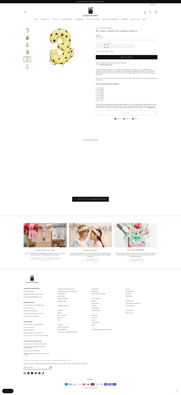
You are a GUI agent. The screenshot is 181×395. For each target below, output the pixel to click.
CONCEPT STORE (93, 19)
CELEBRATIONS (66, 19)
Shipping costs (130, 301)
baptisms (94, 301)
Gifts (59, 320)
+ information (90, 260)
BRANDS (125, 19)
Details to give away (63, 327)
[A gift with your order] (45, 235)
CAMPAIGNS (79, 19)
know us (128, 289)
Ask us (126, 113)
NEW (36, 19)
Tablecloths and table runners (66, 289)
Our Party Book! (130, 291)
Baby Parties (95, 291)
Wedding (94, 305)
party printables (62, 329)
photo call (60, 317)
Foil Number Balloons (106, 28)
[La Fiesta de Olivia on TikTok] (43, 373)
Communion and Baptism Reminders (68, 332)
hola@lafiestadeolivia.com (34, 297)
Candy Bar (60, 324)
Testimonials (129, 296)
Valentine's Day (96, 322)
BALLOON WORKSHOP (110, 19)
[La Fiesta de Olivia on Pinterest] (39, 373)
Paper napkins (61, 294)
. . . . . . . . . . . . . (61, 303)
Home (97, 28)
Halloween (94, 315)
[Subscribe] (50, 367)
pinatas (60, 313)
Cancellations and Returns (133, 303)
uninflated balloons (63, 305)
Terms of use (129, 313)
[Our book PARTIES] (135, 235)
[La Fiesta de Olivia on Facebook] (28, 373)
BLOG (145, 19)
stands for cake (62, 301)
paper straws (61, 296)
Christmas (94, 317)
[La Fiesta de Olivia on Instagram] (25, 373)
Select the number (104, 43)
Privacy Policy (129, 310)
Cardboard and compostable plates (67, 291)
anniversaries (95, 308)
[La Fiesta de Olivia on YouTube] (32, 373)
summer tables (96, 310)
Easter (93, 324)
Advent (93, 320)
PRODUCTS (45, 19)
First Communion (96, 298)
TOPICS (55, 19)
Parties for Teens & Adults (99, 294)
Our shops (128, 294)
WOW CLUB (135, 19)
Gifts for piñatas (62, 315)
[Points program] (90, 235)
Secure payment (130, 305)
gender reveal (95, 303)
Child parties (95, 289)
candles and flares (63, 298)
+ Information (135, 260)
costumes (60, 310)
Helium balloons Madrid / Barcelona (102, 329)
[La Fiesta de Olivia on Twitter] (36, 373)
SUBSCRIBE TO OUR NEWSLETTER (45, 258)
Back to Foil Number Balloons (91, 199)
